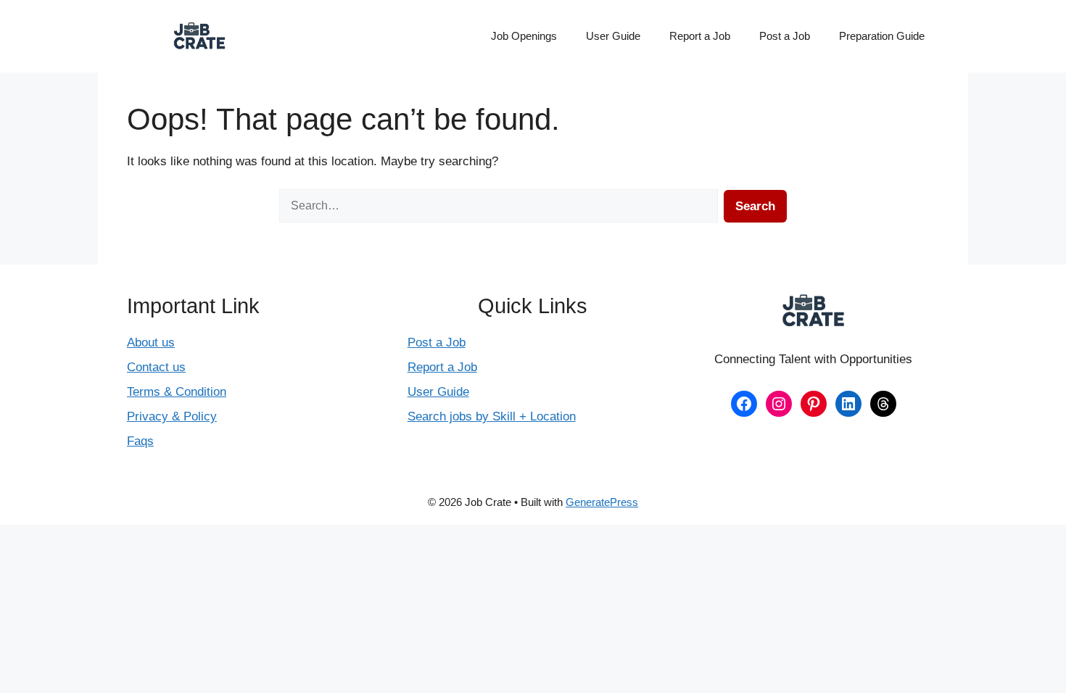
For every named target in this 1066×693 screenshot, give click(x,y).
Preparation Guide (882, 36)
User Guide (613, 36)
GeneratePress (602, 502)
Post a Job (784, 36)
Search (755, 206)
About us (151, 342)
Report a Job (699, 36)
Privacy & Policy (172, 416)
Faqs (140, 441)
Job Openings (524, 36)
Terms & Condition (176, 392)
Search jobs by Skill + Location (492, 416)
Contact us (156, 367)
